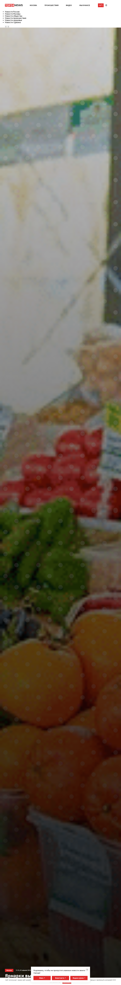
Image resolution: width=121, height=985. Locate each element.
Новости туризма (13, 22)
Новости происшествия (15, 18)
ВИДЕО (69, 5)
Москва (33, 5)
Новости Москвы (12, 14)
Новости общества (13, 16)
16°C (101, 5)
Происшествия (51, 5)
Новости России (12, 12)
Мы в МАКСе (84, 5)
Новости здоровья (13, 20)
